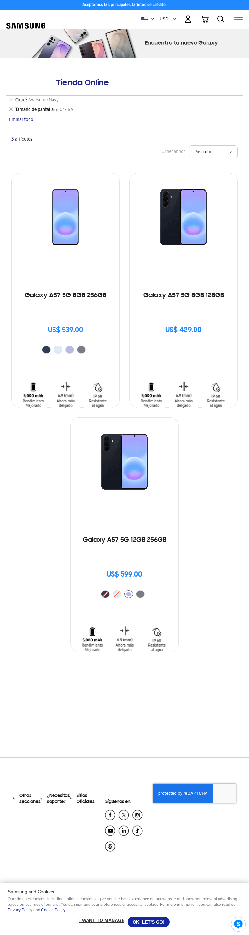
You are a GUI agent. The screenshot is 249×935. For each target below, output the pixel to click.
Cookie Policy (53, 910)
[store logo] (25, 16)
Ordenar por (173, 152)
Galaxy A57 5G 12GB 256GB (124, 540)
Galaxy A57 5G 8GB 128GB (183, 295)
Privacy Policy (20, 910)
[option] (46, 350)
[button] (152, 19)
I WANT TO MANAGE (101, 920)
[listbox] (65, 350)
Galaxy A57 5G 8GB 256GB (65, 295)
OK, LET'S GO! (149, 922)
